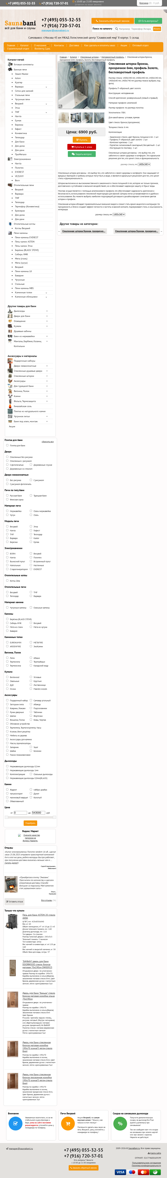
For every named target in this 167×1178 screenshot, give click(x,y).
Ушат (36, 747)
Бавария (19, 275)
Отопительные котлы (24, 223)
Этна (17, 107)
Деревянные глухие (43, 465)
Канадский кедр (41, 665)
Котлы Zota (15, 580)
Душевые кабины (22, 331)
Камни (17, 396)
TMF (17, 112)
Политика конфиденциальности (146, 1165)
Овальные (14, 681)
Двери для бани (22, 316)
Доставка (74, 45)
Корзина (143, 3)
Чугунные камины (18, 607)
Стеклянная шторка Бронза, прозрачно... (83, 231)
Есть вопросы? (149, 20)
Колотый (38, 797)
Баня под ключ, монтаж (26, 421)
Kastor (36, 538)
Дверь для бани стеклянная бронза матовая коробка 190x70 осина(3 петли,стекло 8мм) (37, 1047)
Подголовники (40, 708)
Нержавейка (15, 511)
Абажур (37, 704)
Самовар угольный (42, 700)
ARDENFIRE (15, 646)
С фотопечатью (16, 465)
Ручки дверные (17, 712)
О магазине (40, 45)
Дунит (36, 793)
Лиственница (40, 685)
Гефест (18, 128)
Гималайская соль (23, 406)
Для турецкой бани (24, 386)
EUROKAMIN (15, 642)
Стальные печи (22, 95)
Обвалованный (17, 801)
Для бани (19, 141)
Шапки (13, 716)
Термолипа (15, 661)
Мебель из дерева (18, 735)
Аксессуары (19, 381)
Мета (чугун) (21, 262)
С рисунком (39, 480)
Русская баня (16, 495)
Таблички (38, 712)
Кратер (18, 82)
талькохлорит (16, 793)
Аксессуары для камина (21, 739)
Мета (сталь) (21, 258)
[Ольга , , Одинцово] (11, 891)
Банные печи (20, 69)
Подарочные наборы (24, 360)
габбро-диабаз (40, 789)
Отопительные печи (24, 185)
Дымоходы (19, 311)
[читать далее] (11, 862)
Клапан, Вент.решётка (20, 731)
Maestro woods (40, 689)
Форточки (38, 716)
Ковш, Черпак (40, 720)
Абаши (37, 658)
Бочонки (37, 751)
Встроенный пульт (42, 561)
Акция (12, 426)
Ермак (18, 120)
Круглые (38, 681)
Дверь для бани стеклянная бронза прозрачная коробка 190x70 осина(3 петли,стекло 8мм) (37, 1079)
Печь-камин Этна (23, 245)
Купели (17, 326)
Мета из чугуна (40, 627)
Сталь (36, 515)
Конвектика (21, 133)
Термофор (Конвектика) (27, 206)
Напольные (15, 565)
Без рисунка (15, 480)
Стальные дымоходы (43, 774)
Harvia (18, 116)
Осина (13, 689)
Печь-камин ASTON (24, 241)
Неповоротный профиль (112, 57)
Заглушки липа (17, 704)
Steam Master (21, 73)
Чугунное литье (22, 416)
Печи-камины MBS (24, 288)
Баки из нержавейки (24, 336)
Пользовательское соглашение (146, 1162)
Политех (19, 167)
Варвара (19, 86)
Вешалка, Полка (17, 720)
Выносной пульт (17, 561)
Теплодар (19, 137)
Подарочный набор (19, 700)
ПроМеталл (20, 154)
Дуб (12, 685)
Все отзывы (46, 900)
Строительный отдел (18, 48)
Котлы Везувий (22, 228)
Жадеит (13, 789)
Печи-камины (21, 233)
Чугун (12, 515)
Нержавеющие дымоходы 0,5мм (25, 766)
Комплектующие (17, 774)
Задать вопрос (83, 154)
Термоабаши (39, 661)
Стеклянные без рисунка (21, 457)
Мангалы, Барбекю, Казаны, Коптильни (27, 344)
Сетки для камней (24, 90)
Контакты (59, 45)
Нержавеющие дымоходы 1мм (24, 770)
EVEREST (19, 171)
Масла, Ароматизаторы (20, 743)
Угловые (37, 677)
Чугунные (20, 279)
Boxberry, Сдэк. (42, 48)
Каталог (24, 45)
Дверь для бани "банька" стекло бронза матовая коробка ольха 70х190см (39, 996)
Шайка (13, 751)
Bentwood (14, 677)
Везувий (19, 103)
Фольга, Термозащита (25, 401)
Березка (19, 124)
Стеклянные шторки (24, 375)
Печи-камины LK (23, 271)
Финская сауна (16, 499)
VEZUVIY (19, 176)
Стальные (19, 283)
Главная (11, 45)
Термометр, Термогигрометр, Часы (25, 727)
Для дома (20, 145)
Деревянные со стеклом (21, 468)
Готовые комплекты (23, 64)
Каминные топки (23, 292)
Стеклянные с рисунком (21, 461)
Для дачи (19, 150)
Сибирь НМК (21, 254)
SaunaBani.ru (134, 1148)
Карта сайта (155, 1153)
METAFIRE (38, 642)
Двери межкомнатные (25, 365)
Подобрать (30, 823)
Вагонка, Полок (21, 391)
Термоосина (15, 665)
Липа (12, 658)
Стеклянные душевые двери (28, 370)
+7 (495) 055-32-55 (21, 3)
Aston (18, 78)
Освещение (19, 321)
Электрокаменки (22, 159)
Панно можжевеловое (20, 755)
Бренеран (20, 210)
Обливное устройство (20, 723)
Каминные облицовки (26, 296)
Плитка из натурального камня (30, 411)
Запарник (14, 747)
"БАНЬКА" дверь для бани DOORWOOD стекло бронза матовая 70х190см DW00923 (37, 964)
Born (17, 180)
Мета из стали (16, 627)
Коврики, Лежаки (17, 708)
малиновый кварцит (19, 797)
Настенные (39, 565)
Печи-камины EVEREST (26, 237)
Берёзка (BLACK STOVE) (27, 250)
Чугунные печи (22, 99)
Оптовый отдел (140, 45)
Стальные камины (42, 607)
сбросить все (48, 441)
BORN (12, 553)
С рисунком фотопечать (20, 484)
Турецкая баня (40, 495)
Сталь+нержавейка (42, 511)
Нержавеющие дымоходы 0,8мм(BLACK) (28, 778)
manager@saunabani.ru (55, 30)
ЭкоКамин (38, 646)
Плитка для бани (17, 445)
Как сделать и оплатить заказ (99, 45)
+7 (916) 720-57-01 (54, 3)
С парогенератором (19, 569)
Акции (124, 45)
